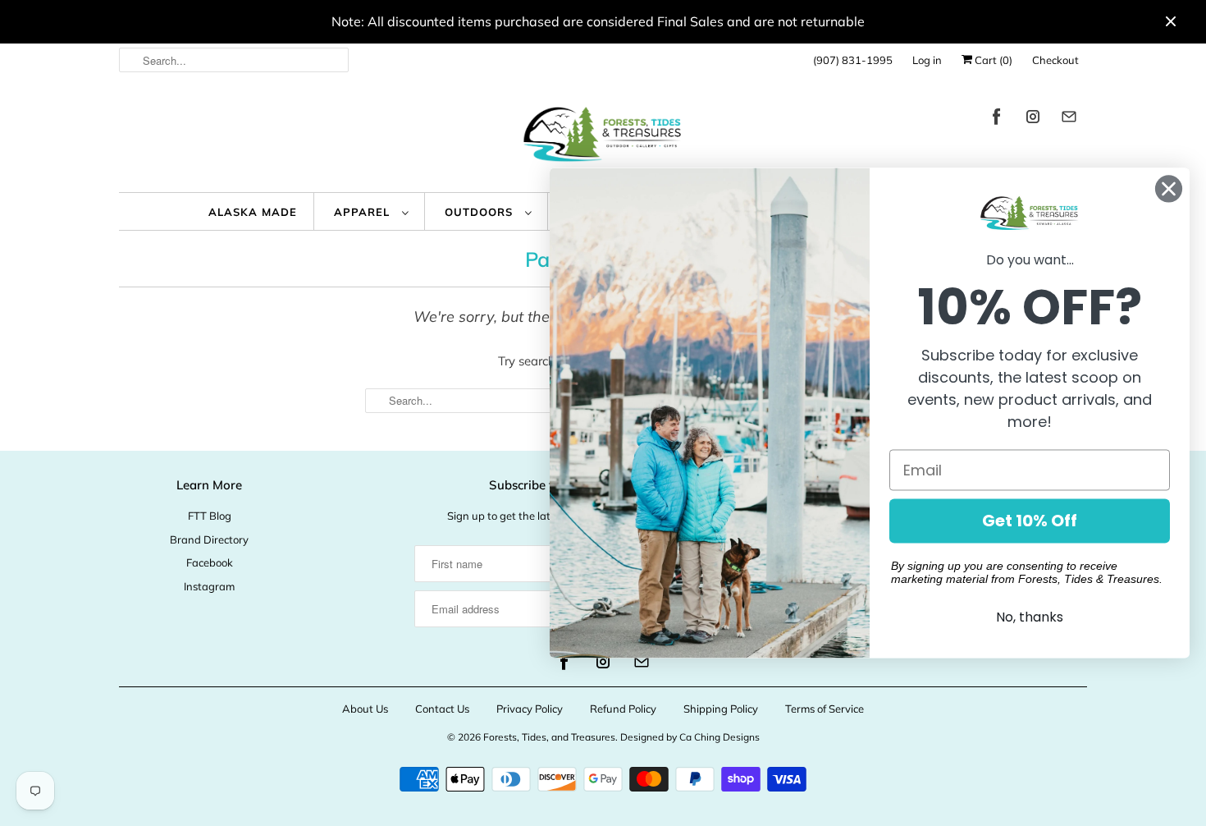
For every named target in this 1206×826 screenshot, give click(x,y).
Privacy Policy (529, 708)
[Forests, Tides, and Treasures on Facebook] (997, 119)
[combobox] (234, 60)
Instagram (209, 586)
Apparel (364, 211)
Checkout (1055, 60)
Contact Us (442, 708)
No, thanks (1029, 617)
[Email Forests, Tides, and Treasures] (1069, 119)
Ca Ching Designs (719, 737)
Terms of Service (824, 708)
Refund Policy (623, 708)
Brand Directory (209, 539)
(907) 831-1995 (853, 60)
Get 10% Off (1029, 521)
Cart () (992, 60)
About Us (365, 708)
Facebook (209, 562)
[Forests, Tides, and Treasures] (603, 138)
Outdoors (481, 211)
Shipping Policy (720, 708)
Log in (927, 60)
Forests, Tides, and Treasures (549, 737)
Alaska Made (252, 211)
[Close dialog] (1168, 188)
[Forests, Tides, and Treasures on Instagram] (1033, 119)
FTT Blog (209, 515)
